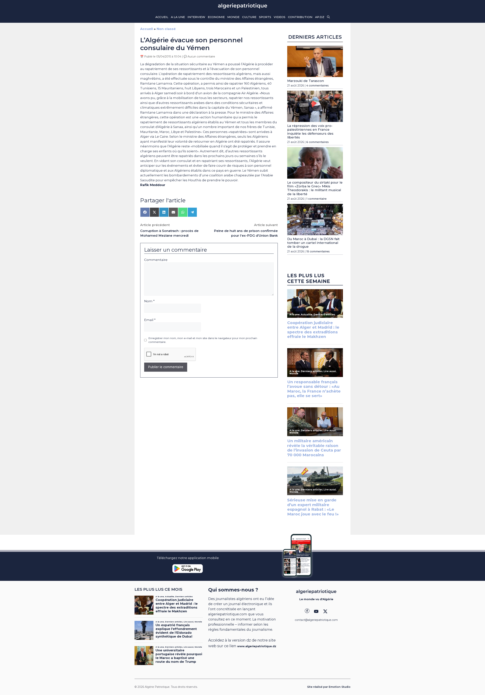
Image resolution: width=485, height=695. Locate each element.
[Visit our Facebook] (307, 611)
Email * (150, 320)
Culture (249, 17)
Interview (196, 17)
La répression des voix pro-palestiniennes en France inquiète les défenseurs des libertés (310, 131)
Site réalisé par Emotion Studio (328, 687)
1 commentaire (316, 198)
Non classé (166, 29)
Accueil (161, 17)
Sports (265, 17)
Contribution (300, 17)
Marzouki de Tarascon (305, 81)
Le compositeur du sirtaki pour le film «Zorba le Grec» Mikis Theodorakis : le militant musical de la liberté (315, 188)
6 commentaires (317, 142)
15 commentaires (318, 251)
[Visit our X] (325, 611)
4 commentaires (317, 85)
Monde (233, 17)
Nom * (149, 301)
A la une (178, 17)
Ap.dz (319, 17)
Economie (216, 17)
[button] (328, 17)
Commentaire (155, 260)
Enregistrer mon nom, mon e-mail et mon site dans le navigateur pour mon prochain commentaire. (202, 340)
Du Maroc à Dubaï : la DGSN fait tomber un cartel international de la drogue (313, 243)
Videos (279, 17)
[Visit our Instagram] (316, 611)
